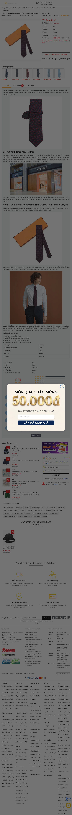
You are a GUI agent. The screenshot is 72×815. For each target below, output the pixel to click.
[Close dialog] (62, 386)
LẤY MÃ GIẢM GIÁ (36, 422)
